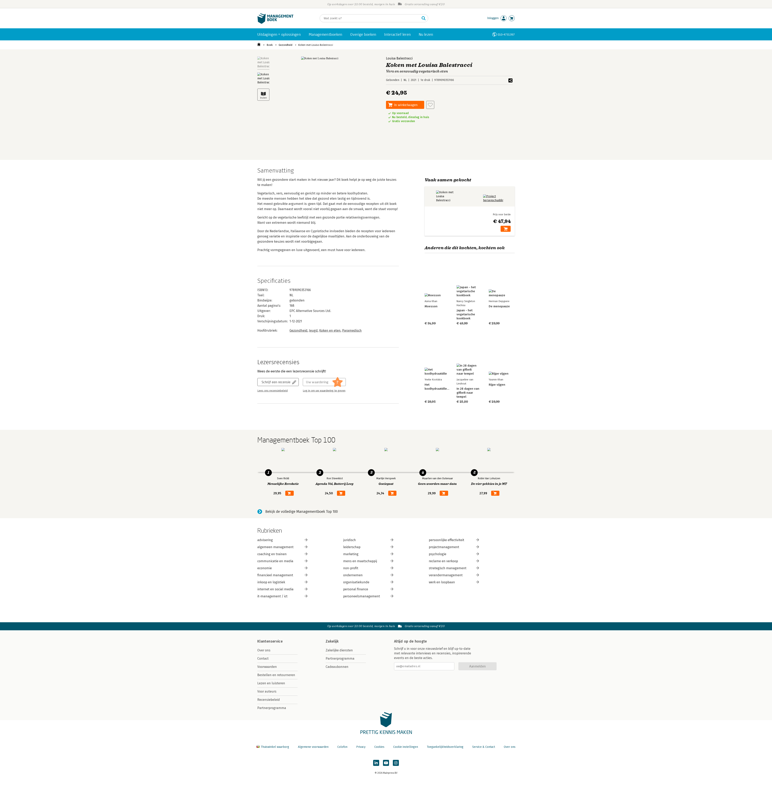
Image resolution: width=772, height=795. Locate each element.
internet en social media (275, 589)
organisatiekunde (356, 582)
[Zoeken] (424, 18)
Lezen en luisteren (271, 683)
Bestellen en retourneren (276, 675)
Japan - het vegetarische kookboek (466, 314)
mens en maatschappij (360, 561)
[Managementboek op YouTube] (386, 763)
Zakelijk (332, 641)
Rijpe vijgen (497, 384)
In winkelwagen (406, 105)
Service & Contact (483, 747)
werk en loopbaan (442, 582)
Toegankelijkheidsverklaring (445, 747)
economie (264, 568)
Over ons (263, 650)
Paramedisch (352, 330)
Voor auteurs (266, 691)
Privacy (360, 747)
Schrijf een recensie (276, 382)
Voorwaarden (267, 667)
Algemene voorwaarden (313, 747)
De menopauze (499, 306)
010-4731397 (506, 34)
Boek (270, 44)
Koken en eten (330, 330)
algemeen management (275, 547)
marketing (350, 554)
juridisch (349, 540)
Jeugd (313, 330)
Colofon (342, 747)
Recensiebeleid (268, 700)
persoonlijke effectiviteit (446, 540)
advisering (265, 540)
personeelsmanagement (361, 596)
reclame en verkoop (443, 561)
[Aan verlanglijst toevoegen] (430, 105)
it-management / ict (272, 596)
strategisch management (447, 568)
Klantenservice (270, 641)
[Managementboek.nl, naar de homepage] (275, 23)
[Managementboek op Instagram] (396, 763)
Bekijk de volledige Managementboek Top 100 (301, 511)
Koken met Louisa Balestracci (315, 44)
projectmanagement (444, 547)
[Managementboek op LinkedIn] (376, 763)
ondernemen (353, 575)
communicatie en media (275, 561)
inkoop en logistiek (271, 582)
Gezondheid (285, 44)
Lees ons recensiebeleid (272, 390)
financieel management (275, 575)
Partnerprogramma (271, 708)
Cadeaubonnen (337, 667)
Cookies (379, 747)
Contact (263, 658)
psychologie (437, 554)
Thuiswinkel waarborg (275, 747)
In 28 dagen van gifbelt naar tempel (468, 393)
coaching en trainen (272, 554)
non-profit (350, 568)
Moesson (431, 306)
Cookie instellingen (405, 747)
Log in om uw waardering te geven (324, 390)
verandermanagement (446, 575)
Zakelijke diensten (339, 650)
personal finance (355, 589)
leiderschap (351, 547)
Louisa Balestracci (399, 58)
